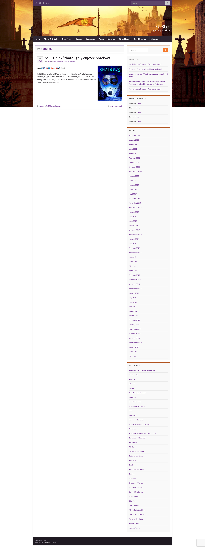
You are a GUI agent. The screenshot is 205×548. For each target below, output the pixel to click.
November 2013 (135, 334)
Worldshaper (134, 523)
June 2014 (133, 302)
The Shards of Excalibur (138, 514)
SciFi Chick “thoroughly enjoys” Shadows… (79, 58)
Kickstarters (133, 442)
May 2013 (132, 356)
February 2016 (134, 248)
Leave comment (116, 106)
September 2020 (135, 171)
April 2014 (133, 311)
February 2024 (134, 135)
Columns (132, 397)
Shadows (90, 39)
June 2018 (133, 221)
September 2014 (135, 289)
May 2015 (132, 266)
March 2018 (133, 226)
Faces (101, 39)
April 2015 (133, 271)
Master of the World (136, 451)
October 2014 (134, 284)
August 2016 (134, 239)
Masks (78, 39)
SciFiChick (50, 106)
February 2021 (134, 158)
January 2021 (134, 162)
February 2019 (134, 198)
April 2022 (133, 144)
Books (54, 61)
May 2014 (132, 307)
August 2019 (134, 185)
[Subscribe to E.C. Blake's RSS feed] (36, 2)
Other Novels (124, 39)
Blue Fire (66, 39)
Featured (60, 61)
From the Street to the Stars (139, 424)
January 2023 (134, 140)
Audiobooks (133, 375)
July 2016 (132, 244)
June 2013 (133, 352)
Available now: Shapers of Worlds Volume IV (145, 64)
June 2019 (133, 189)
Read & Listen (140, 39)
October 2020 (134, 167)
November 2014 (135, 280)
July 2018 (132, 217)
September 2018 (135, 207)
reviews (42, 106)
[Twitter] (40, 2)
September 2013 (135, 343)
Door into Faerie (135, 402)
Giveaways (133, 429)
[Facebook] (43, 2)
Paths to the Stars (136, 456)
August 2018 (134, 212)
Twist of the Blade (136, 519)
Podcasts (132, 460)
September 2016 (135, 235)
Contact (154, 39)
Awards (132, 379)
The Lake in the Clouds (137, 510)
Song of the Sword (136, 487)
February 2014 (134, 320)
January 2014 (134, 325)
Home (37, 39)
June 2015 (133, 262)
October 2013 (134, 338)
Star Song (132, 501)
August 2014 (134, 293)
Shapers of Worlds (136, 483)
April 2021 (133, 153)
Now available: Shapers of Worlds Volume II (145, 89)
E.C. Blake (162, 26)
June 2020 (133, 180)
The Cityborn (134, 505)
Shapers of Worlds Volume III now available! (145, 69)
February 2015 (134, 275)
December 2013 (135, 329)
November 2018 (135, 203)
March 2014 (133, 316)
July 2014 (132, 298)
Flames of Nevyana (136, 420)
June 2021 (133, 149)
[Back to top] (200, 534)
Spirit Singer (133, 496)
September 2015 (135, 253)
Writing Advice (134, 528)
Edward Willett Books (137, 406)
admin (49, 61)
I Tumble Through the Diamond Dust (142, 433)
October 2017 (134, 230)
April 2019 (133, 194)
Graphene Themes (51, 542)
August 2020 (134, 176)
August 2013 (134, 347)
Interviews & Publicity (137, 438)
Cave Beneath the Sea (137, 393)
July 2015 (132, 257)
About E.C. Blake (51, 39)
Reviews (111, 39)
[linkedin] (47, 2)
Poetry (131, 465)
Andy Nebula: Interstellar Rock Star (142, 370)
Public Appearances (136, 469)
